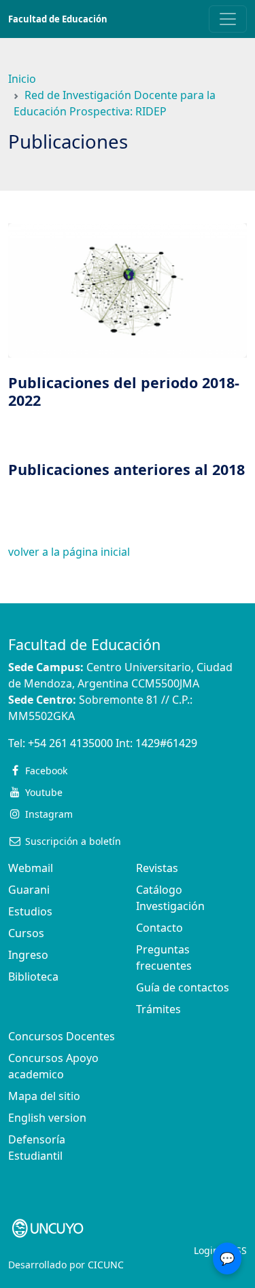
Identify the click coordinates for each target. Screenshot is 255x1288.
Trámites (158, 1009)
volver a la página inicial (69, 551)
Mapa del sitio (44, 1095)
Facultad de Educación (57, 19)
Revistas (157, 867)
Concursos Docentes (61, 1036)
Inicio (22, 78)
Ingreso (28, 954)
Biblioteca (33, 976)
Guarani (29, 889)
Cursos (26, 933)
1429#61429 (166, 743)
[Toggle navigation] (228, 19)
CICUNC (106, 1264)
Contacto (159, 927)
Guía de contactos (182, 987)
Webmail (30, 867)
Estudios (30, 911)
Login (206, 1250)
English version (47, 1117)
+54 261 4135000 (70, 743)
